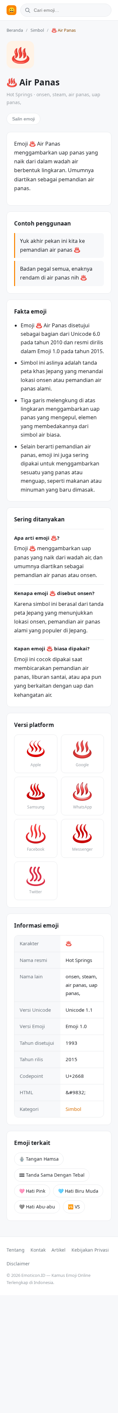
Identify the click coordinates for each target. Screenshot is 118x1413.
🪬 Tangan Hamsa (39, 1159)
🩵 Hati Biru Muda (78, 1191)
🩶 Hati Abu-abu (37, 1207)
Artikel (58, 1250)
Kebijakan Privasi (90, 1250)
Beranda (15, 30)
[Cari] (26, 10)
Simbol (37, 30)
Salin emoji (23, 118)
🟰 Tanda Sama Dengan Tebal (52, 1175)
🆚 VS (74, 1207)
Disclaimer (18, 1263)
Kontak (38, 1250)
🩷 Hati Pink (32, 1191)
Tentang (16, 1250)
